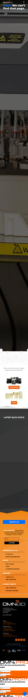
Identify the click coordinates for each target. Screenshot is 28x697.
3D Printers (14, 387)
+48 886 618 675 (7, 634)
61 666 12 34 (9, 554)
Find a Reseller (11, 579)
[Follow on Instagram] (19, 640)
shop (7, 566)
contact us (10, 577)
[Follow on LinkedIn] (22, 640)
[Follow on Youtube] (24, 640)
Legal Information (12, 645)
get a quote (10, 564)
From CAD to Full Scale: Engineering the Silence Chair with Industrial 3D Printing (14, 442)
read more (14, 447)
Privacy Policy (18, 645)
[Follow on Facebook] (16, 640)
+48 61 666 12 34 (7, 622)
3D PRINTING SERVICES (13, 569)
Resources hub (6, 645)
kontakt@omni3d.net (12, 556)
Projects (23, 646)
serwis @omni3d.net (9, 630)
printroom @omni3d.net (10, 636)
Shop (14, 402)
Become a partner (12, 590)
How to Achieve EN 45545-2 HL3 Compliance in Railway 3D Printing (14, 470)
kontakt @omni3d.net (9, 624)
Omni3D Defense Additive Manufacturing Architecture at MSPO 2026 (14, 498)
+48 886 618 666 (7, 629)
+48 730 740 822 (8, 628)
